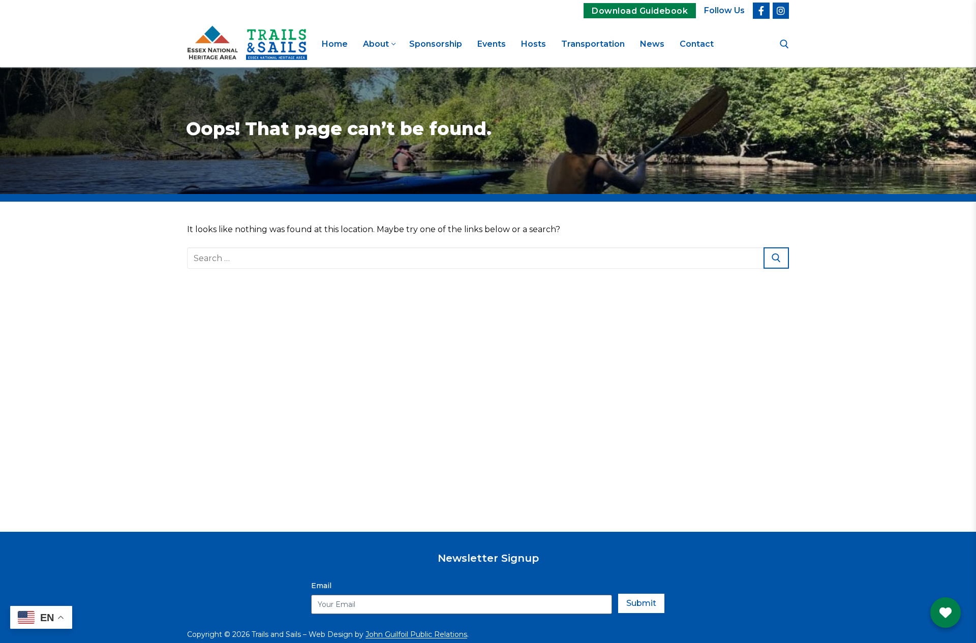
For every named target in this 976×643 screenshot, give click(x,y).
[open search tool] (784, 44)
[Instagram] (781, 11)
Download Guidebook (640, 11)
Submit (641, 603)
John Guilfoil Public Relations (416, 634)
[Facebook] (761, 11)
